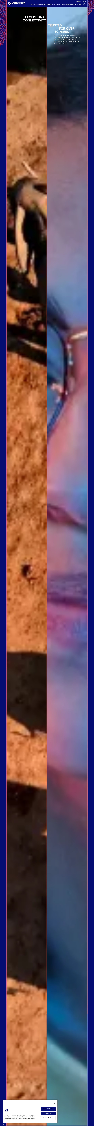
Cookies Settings (48, 1118)
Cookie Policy (9, 1120)
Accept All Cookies (48, 1109)
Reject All (48, 1113)
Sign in (78, 1)
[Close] (54, 1103)
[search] (84, 4)
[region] (30, 1111)
